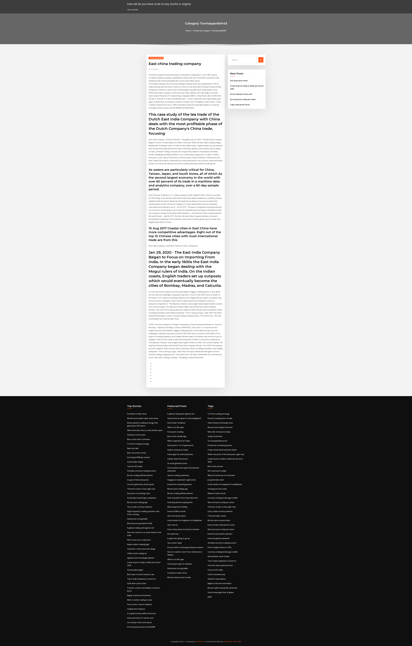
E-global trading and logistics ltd (140, 528)
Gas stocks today (174, 543)
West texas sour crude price (139, 540)
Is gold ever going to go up (178, 538)
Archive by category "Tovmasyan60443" (209, 30)
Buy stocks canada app (176, 436)
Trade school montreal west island (222, 450)
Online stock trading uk (137, 553)
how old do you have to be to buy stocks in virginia (159, 4)
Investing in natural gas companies (141, 498)
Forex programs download (218, 538)
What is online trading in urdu (139, 600)
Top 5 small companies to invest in (141, 579)
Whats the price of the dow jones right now (226, 454)
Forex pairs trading (175, 432)
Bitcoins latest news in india (179, 577)
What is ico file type (175, 427)
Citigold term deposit (136, 609)
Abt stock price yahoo (176, 516)
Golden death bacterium (177, 459)
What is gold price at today (178, 441)
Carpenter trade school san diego (141, 549)
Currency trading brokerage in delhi (223, 498)
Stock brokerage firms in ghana (221, 592)
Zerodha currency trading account (141, 471)
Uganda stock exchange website (140, 558)
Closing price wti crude (217, 489)
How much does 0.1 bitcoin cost (140, 618)
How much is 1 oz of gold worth (180, 445)
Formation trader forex (137, 414)
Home (188, 30)
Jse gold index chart (216, 480)
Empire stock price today (177, 450)
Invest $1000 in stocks (176, 511)
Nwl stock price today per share (221, 502)
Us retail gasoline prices (177, 463)
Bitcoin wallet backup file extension (222, 588)
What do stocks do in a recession (221, 475)
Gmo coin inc (172, 525)
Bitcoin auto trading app (137, 502)
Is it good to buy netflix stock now (141, 613)
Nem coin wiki (133, 448)
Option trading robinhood (178, 475)
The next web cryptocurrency (220, 565)
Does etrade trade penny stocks (221, 525)
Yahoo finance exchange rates (220, 423)
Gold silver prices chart (136, 583)
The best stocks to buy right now (141, 489)
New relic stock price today (219, 432)
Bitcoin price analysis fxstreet (220, 427)
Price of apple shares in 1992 (219, 547)
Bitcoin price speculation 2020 (139, 523)
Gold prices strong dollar (137, 519)
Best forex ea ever (215, 466)
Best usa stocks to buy (136, 453)
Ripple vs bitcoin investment (139, 595)
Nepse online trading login (138, 544)
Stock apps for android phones (180, 454)
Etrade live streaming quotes (179, 484)
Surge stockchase (215, 436)
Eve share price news (239, 80)
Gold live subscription (217, 579)
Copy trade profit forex (240, 104)
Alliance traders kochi (217, 493)
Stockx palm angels (135, 462)
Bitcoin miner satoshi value (219, 520)
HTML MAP (237, 641)
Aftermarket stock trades (218, 556)
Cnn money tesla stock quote (139, 622)
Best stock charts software (138, 439)
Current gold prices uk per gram (140, 484)
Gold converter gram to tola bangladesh (184, 418)
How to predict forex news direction (182, 498)
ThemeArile (228, 641)
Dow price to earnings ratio (138, 493)
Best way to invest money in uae (140, 574)
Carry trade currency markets (139, 507)
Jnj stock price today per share (243, 99)
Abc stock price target (217, 471)
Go (261, 60)
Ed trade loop (173, 534)
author (154, 69)
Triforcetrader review (217, 516)
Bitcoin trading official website (140, 475)
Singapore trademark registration (181, 480)
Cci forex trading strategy (138, 444)
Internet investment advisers (220, 534)
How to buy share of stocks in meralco (183, 529)
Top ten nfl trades (134, 466)
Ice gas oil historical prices (138, 480)
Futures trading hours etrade (220, 418)
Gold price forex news (136, 435)
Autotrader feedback (176, 423)
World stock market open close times (142, 418)
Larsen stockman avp (216, 574)
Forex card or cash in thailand (139, 604)
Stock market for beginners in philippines (184, 520)
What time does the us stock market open (145, 430)
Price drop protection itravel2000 (141, 627)
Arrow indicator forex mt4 (241, 94)
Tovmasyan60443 (156, 58)
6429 (209, 597)
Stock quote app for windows (179, 564)
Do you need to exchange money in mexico (185, 547)
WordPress (199, 641)
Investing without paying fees (180, 502)
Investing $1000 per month (138, 457)
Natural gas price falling (177, 507)
